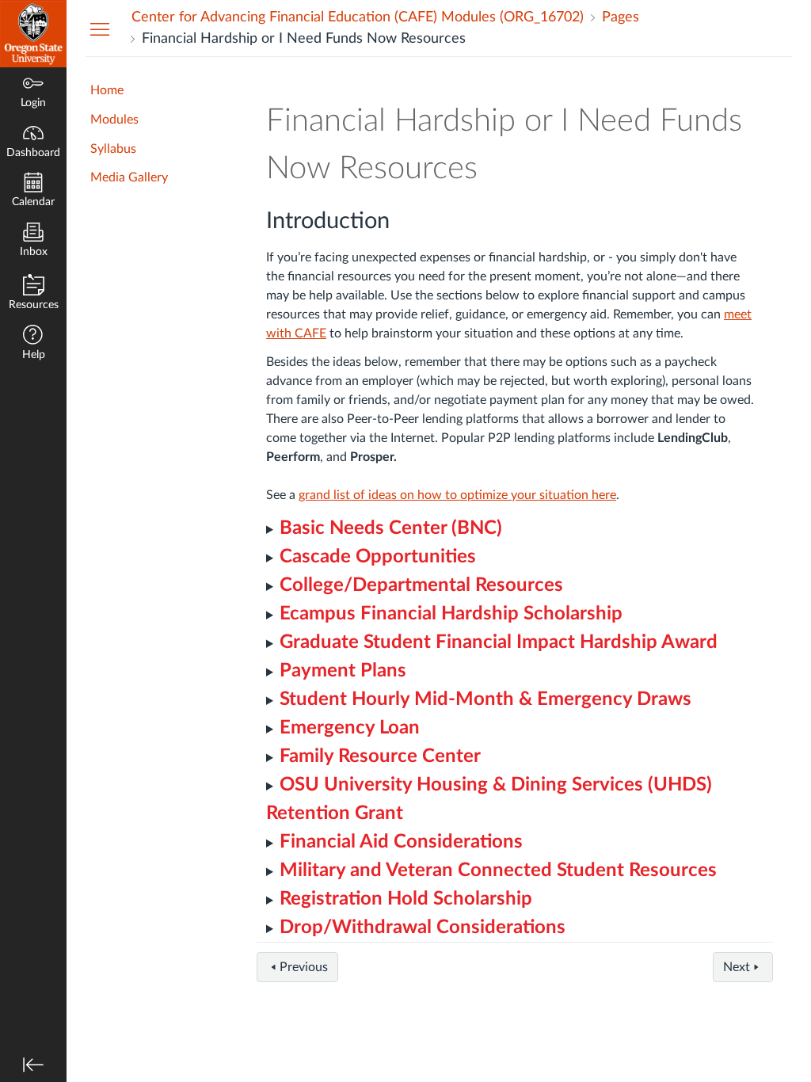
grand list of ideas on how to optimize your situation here (457, 495)
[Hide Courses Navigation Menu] (100, 28)
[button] (33, 344)
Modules (114, 119)
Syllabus (113, 149)
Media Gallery (129, 177)
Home (107, 90)
